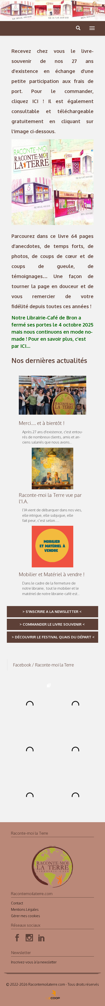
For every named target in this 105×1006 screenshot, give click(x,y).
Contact (17, 883)
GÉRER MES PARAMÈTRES (41, 996)
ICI (35, 101)
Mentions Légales (25, 890)
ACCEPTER (73, 996)
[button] (92, 28)
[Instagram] (29, 918)
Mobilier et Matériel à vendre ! (51, 574)
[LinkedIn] (41, 918)
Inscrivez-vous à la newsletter (34, 942)
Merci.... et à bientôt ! (41, 423)
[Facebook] (17, 918)
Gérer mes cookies (25, 896)
